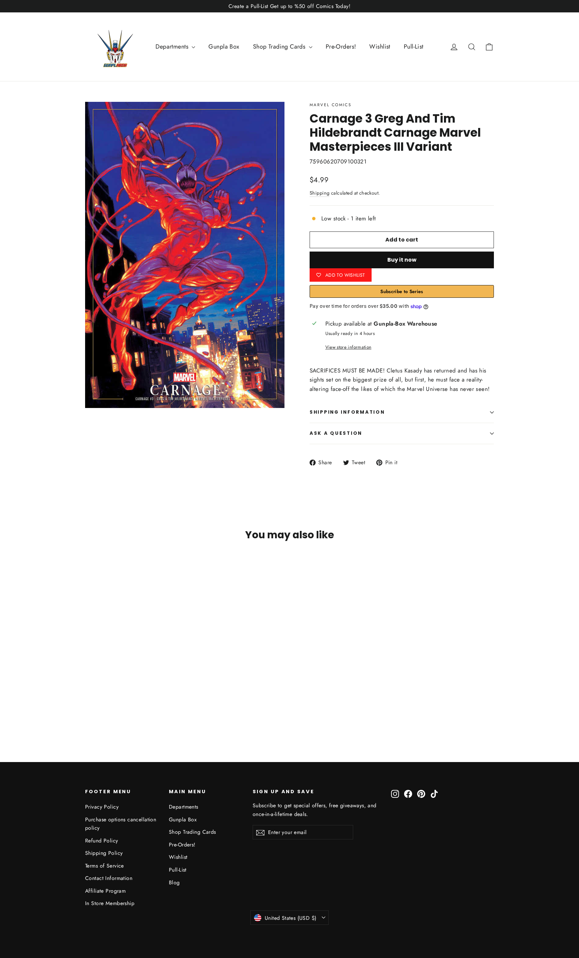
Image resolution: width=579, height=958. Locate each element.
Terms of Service (104, 866)
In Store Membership (109, 903)
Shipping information (347, 412)
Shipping (319, 193)
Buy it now (401, 260)
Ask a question (336, 433)
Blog (174, 882)
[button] (489, 46)
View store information (348, 347)
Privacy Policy (102, 807)
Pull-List (414, 46)
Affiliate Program (105, 891)
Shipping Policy (104, 853)
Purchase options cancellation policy (120, 824)
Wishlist (379, 46)
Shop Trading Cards (280, 46)
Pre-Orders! (341, 46)
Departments (172, 46)
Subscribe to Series (401, 291)
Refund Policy (101, 840)
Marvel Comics (330, 105)
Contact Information (108, 878)
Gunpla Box (223, 46)
